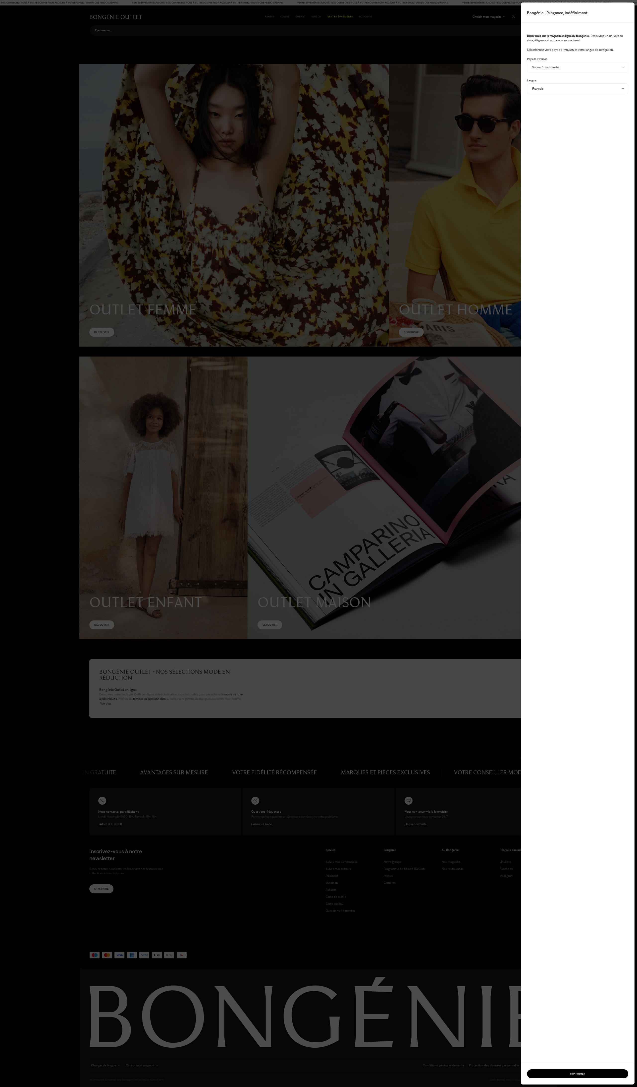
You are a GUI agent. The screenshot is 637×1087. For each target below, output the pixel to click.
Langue (531, 80)
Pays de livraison (537, 59)
